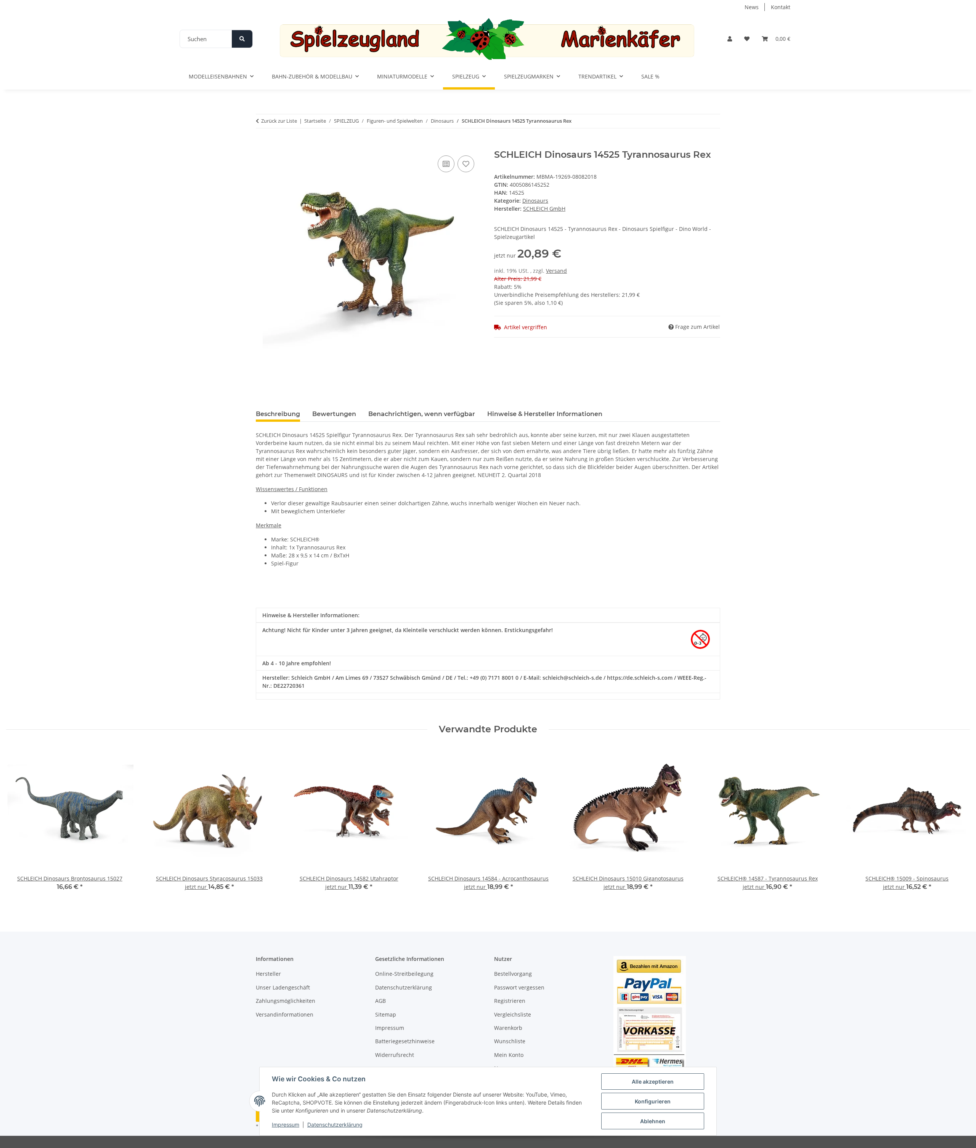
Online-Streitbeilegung (404, 973)
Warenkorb (508, 1027)
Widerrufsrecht (394, 1054)
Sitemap (385, 1014)
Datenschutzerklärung (335, 1124)
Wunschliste (509, 1041)
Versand (556, 270)
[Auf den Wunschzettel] (466, 163)
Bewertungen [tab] (334, 414)
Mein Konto (508, 1054)
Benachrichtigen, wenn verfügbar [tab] (421, 414)
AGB (380, 1000)
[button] (729, 39)
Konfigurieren (653, 1101)
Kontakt (780, 7)
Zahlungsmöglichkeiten (285, 1000)
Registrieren (509, 1000)
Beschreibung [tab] (278, 414)
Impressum (285, 1124)
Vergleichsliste (512, 1014)
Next (957, 824)
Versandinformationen (284, 1014)
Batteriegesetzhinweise (405, 1041)
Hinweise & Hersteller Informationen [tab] (544, 414)
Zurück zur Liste (279, 120)
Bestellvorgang (513, 973)
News (752, 7)
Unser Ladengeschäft (283, 987)
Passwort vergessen (519, 987)
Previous (19, 824)
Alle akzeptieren (653, 1081)
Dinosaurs (535, 200)
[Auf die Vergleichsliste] (446, 163)
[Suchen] (242, 39)
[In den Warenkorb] (262, 145)
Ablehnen (652, 1121)
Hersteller (268, 973)
